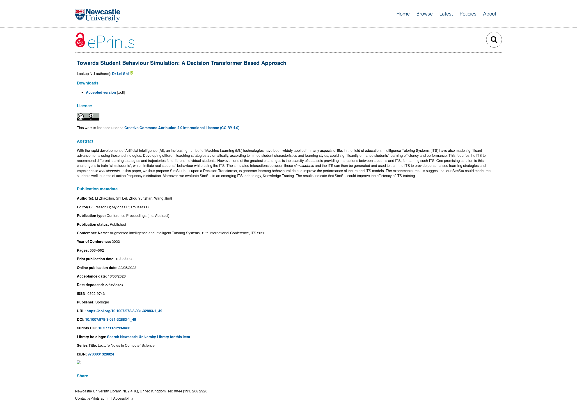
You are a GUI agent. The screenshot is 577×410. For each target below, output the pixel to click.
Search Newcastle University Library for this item (148, 336)
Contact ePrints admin (92, 398)
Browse (424, 14)
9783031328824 (101, 354)
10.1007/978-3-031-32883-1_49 (110, 319)
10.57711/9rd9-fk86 (114, 327)
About (489, 14)
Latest (446, 14)
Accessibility (123, 398)
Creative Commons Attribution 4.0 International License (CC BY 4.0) (181, 127)
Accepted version (101, 92)
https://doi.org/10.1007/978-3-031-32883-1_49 (124, 310)
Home (403, 14)
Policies (468, 14)
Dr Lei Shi (120, 73)
